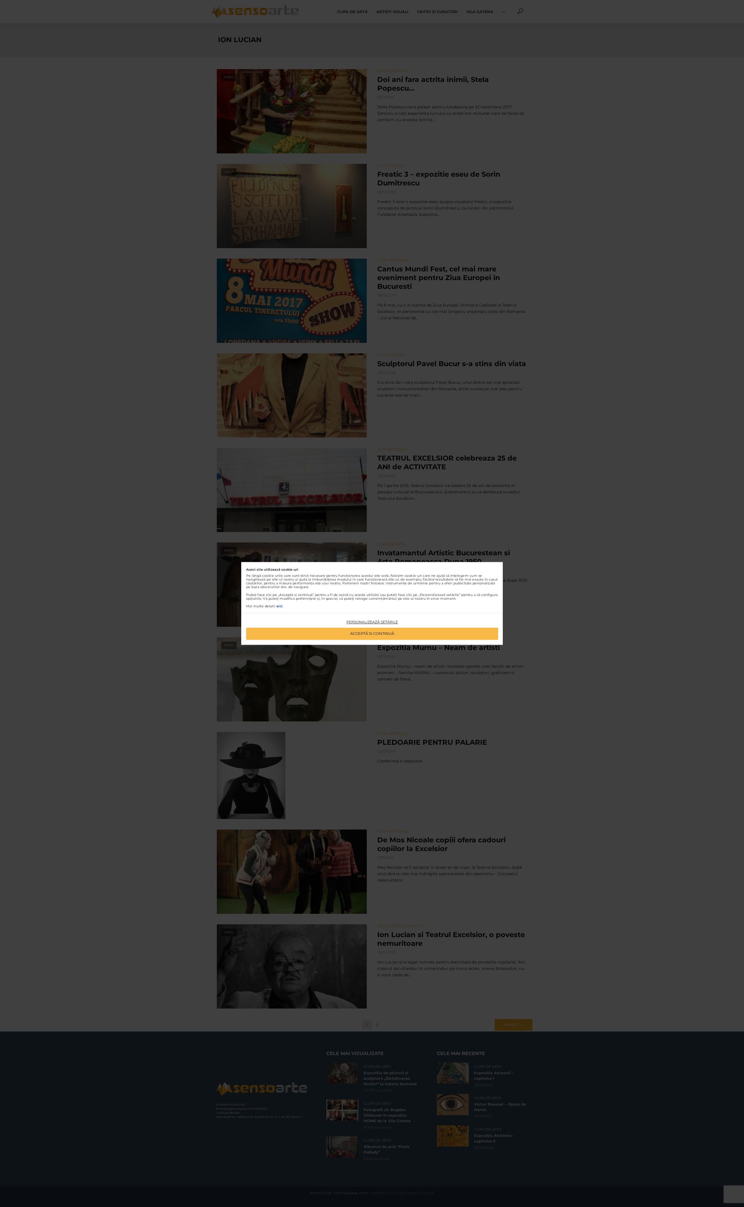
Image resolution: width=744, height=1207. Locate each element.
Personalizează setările (372, 622)
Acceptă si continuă (372, 633)
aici (279, 606)
